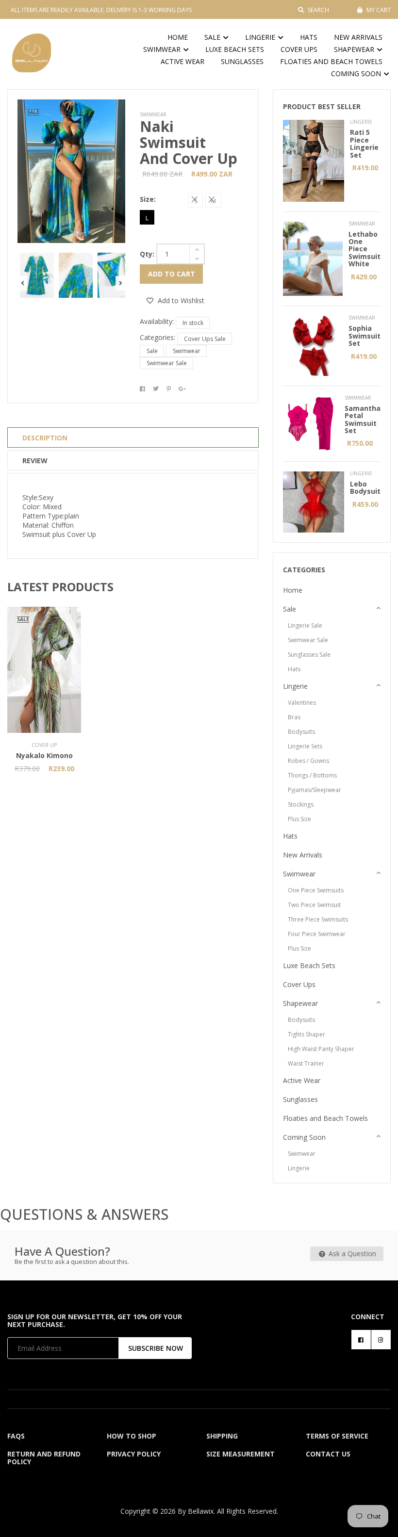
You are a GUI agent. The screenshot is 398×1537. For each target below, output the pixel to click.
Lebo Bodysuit (365, 487)
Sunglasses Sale (309, 654)
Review (35, 460)
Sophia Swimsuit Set (364, 336)
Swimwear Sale (167, 363)
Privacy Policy (134, 1453)
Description (44, 437)
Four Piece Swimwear (317, 934)
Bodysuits (301, 732)
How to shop (131, 1435)
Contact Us (328, 1453)
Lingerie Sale (305, 625)
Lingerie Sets (305, 746)
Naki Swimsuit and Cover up (188, 142)
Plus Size (299, 819)
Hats (308, 37)
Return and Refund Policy (44, 1457)
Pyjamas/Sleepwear (314, 790)
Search (318, 10)
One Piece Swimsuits (316, 890)
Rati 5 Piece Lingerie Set (364, 143)
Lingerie (261, 37)
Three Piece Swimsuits (318, 919)
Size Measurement (240, 1453)
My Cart (378, 10)
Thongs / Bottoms (312, 775)
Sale (213, 37)
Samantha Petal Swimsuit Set (363, 419)
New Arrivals (358, 37)
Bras (294, 717)
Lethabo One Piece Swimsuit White (364, 249)
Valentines (302, 702)
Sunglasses (242, 61)
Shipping (222, 1435)
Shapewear (355, 49)
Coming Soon (357, 73)
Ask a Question (351, 1253)
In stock (192, 323)
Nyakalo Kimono (44, 755)
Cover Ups (299, 49)
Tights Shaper (306, 1034)
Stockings (301, 804)
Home (177, 37)
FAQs (16, 1435)
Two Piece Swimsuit (314, 905)
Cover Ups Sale (205, 339)
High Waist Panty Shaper (321, 1049)
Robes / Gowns (308, 761)
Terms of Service (337, 1435)
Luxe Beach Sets (234, 49)
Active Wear (182, 61)
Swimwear (162, 49)
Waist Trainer (306, 1063)
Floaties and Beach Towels (331, 61)
